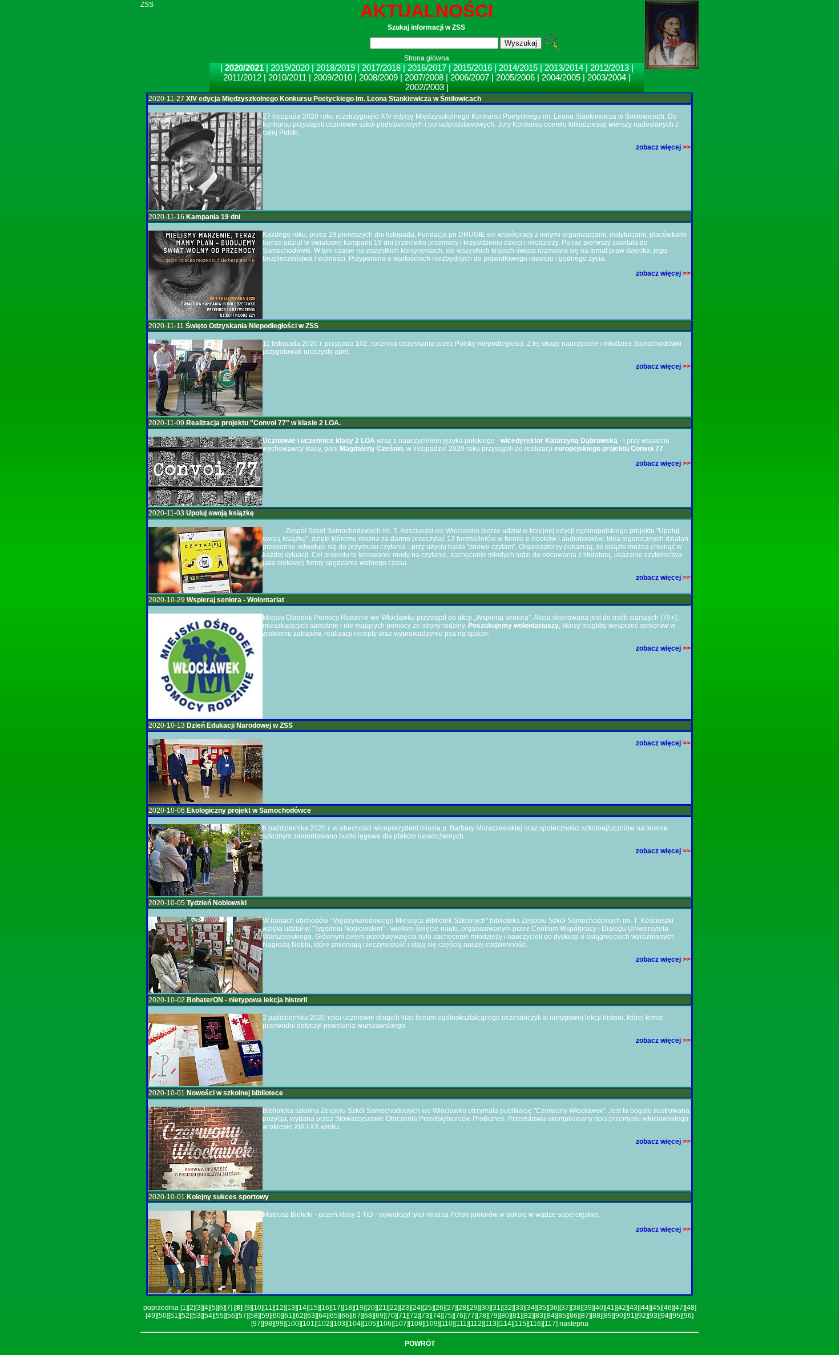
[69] (379, 1316)
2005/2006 (515, 77)
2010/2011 (287, 77)
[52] (185, 1316)
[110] (446, 1324)
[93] (653, 1316)
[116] (535, 1324)
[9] (248, 1308)
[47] (679, 1308)
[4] (206, 1308)
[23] (405, 1308)
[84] (550, 1316)
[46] (667, 1308)
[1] (184, 1308)
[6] (221, 1308)
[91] (630, 1316)
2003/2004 (606, 77)
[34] (531, 1308)
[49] (151, 1316)
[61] (288, 1316)
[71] (402, 1316)
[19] (359, 1308)
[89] (608, 1316)
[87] (585, 1316)
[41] (610, 1308)
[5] (213, 1308)
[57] (242, 1316)
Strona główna (426, 58)
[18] (348, 1308)
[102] (324, 1324)
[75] (448, 1316)
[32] (508, 1308)
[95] (676, 1316)
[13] (291, 1308)
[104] (354, 1324)
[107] (401, 1324)
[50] (162, 1316)
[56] (231, 1316)
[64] (322, 1316)
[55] (219, 1316)
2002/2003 (424, 87)
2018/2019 (336, 67)
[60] (277, 1316)
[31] (496, 1308)
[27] (451, 1308)
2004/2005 (561, 77)
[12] (279, 1308)
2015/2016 (472, 67)
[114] (505, 1324)
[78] (482, 1316)
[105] (370, 1324)
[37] (565, 1308)
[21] (382, 1308)
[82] (528, 1316)
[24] (416, 1308)
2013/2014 (563, 67)
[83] (539, 1316)
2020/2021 (245, 67)
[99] (279, 1324)
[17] (336, 1308)
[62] (299, 1316)
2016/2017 (428, 67)
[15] (314, 1308)
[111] (461, 1324)
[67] (356, 1316)
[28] (462, 1308)
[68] (368, 1316)
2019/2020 (291, 67)
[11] (268, 1308)
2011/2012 (242, 77)
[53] (197, 1316)
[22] (394, 1308)
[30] (485, 1308)
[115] (520, 1324)
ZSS (147, 5)
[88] (596, 1316)
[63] (311, 1316)
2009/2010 (332, 77)
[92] (642, 1316)
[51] (174, 1316)
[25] (428, 1308)
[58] (254, 1316)
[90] (619, 1316)
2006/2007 (469, 77)
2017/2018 (382, 67)
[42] (622, 1308)
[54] (208, 1316)
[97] (257, 1324)
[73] (425, 1316)
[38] (576, 1308)
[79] (493, 1316)
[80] (505, 1316)
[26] (439, 1308)
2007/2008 (424, 77)
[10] (257, 1308)
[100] (293, 1324)
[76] (459, 1316)
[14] (302, 1308)
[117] (550, 1324)
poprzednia (161, 1308)
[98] (268, 1324)
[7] (228, 1308)
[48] (690, 1308)
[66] (345, 1316)
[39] (588, 1308)
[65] (334, 1316)
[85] (562, 1316)
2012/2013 (609, 67)
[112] (476, 1324)
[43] (633, 1308)
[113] (490, 1324)
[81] (516, 1316)
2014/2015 (518, 67)
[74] (436, 1316)
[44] (645, 1308)
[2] (191, 1308)
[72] (414, 1316)
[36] (553, 1308)
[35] (542, 1308)
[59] (265, 1316)
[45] (656, 1308)
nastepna (573, 1324)
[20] (371, 1308)
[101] (308, 1324)
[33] (519, 1308)
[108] (416, 1324)
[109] (431, 1324)
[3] (199, 1308)
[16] (325, 1308)
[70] (391, 1316)
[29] (473, 1308)
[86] (573, 1316)
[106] (385, 1324)
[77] (471, 1316)
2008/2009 (378, 77)
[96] (687, 1316)
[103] (339, 1324)
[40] (599, 1308)
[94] (665, 1316)
